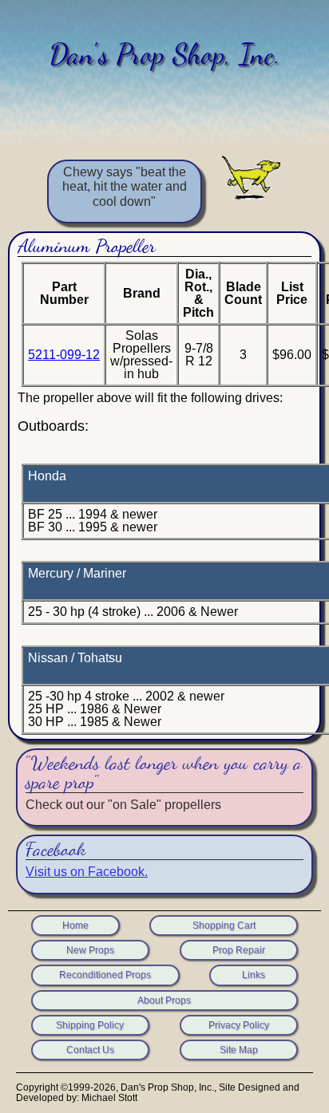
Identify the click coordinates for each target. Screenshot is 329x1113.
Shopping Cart (224, 925)
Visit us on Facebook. (87, 871)
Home (75, 925)
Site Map (239, 1050)
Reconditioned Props (105, 975)
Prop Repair (238, 950)
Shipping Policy (90, 1025)
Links (253, 975)
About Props (164, 1000)
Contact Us (90, 1050)
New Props (90, 950)
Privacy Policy (238, 1025)
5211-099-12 (64, 354)
